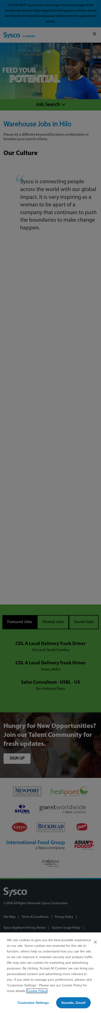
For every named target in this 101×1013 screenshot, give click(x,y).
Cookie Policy (37, 991)
